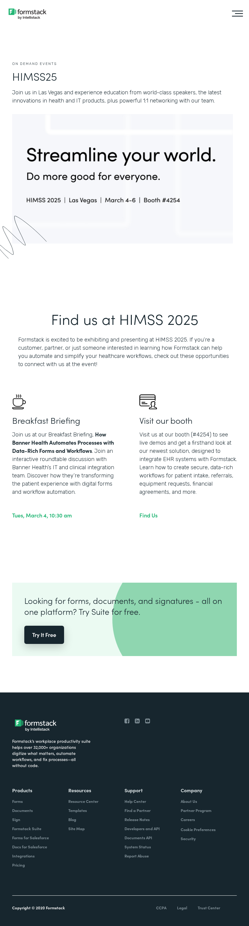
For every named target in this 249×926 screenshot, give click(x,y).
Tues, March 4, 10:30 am (42, 515)
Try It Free (44, 634)
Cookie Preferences (198, 829)
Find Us (148, 515)
